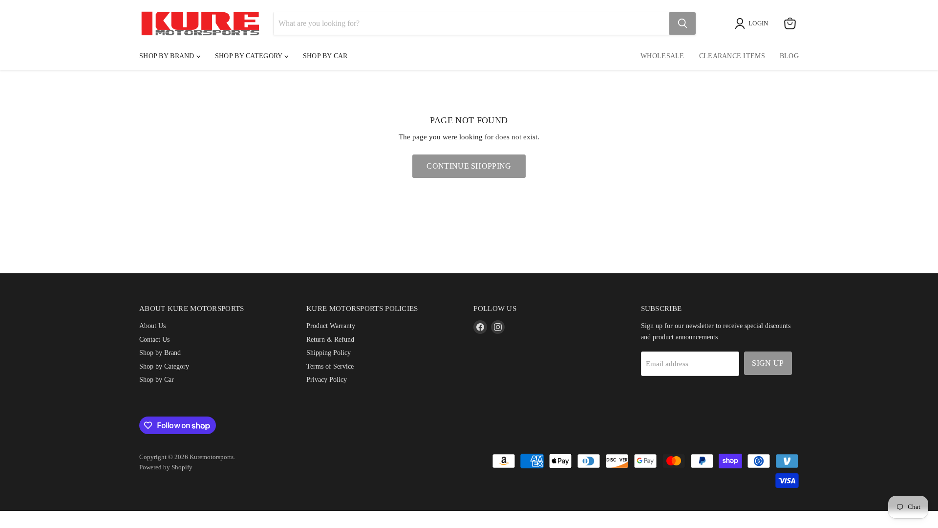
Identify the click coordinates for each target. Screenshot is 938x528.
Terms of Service (330, 366)
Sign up (768, 363)
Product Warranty (330, 326)
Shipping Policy (328, 352)
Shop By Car (325, 56)
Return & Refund (330, 339)
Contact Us (154, 339)
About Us (152, 326)
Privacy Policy (326, 379)
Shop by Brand (167, 56)
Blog (789, 56)
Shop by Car (156, 379)
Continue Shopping (468, 166)
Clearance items (732, 56)
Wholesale (662, 56)
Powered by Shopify (165, 467)
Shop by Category (249, 56)
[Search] (682, 23)
